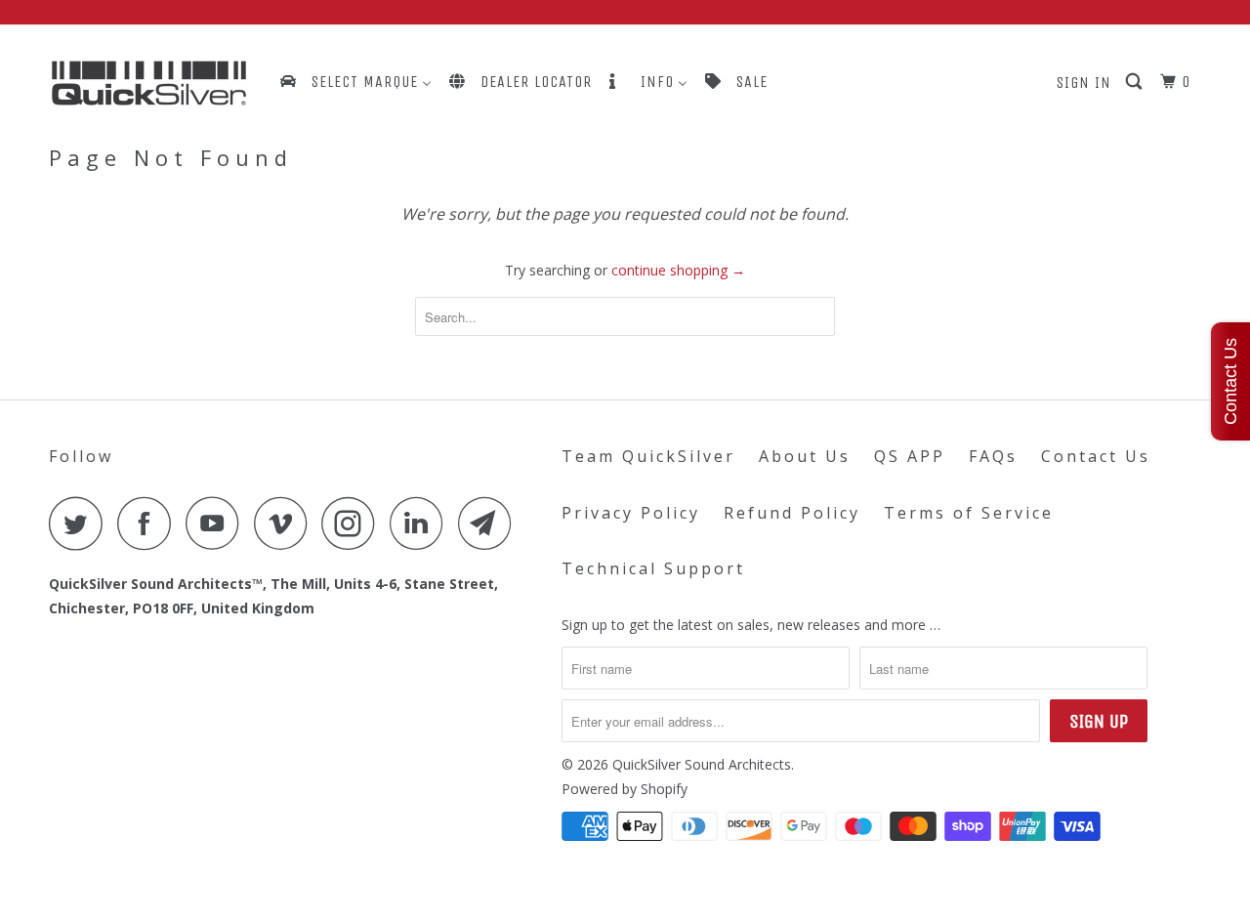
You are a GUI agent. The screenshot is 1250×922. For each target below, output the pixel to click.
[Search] (1135, 82)
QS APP (909, 456)
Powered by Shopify (625, 788)
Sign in (1084, 82)
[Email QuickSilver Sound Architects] (490, 523)
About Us (805, 456)
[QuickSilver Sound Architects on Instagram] (353, 523)
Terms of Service (969, 513)
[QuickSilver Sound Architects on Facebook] (149, 523)
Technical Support (653, 568)
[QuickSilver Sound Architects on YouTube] (218, 523)
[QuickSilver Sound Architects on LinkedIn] (422, 523)
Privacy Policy (631, 513)
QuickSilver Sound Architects (701, 764)
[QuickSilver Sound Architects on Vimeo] (285, 523)
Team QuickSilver (648, 456)
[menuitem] (354, 81)
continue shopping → (678, 270)
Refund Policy (792, 513)
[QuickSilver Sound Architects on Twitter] (81, 523)
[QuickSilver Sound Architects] (149, 83)
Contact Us (1095, 456)
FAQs (993, 456)
